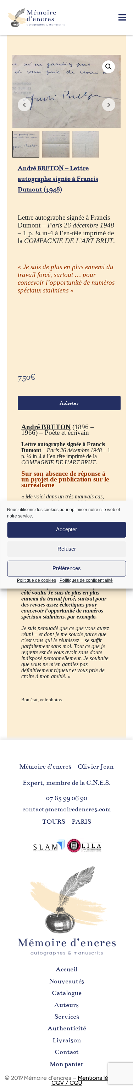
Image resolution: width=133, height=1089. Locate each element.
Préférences (66, 568)
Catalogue (67, 993)
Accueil (66, 969)
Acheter (69, 403)
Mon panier (66, 1064)
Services (66, 1016)
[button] (108, 66)
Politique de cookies (36, 580)
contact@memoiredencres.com (66, 809)
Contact (67, 1052)
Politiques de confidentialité (86, 580)
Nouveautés (66, 981)
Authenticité (67, 1028)
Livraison (66, 1040)
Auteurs (66, 1005)
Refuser (66, 549)
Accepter (66, 529)
